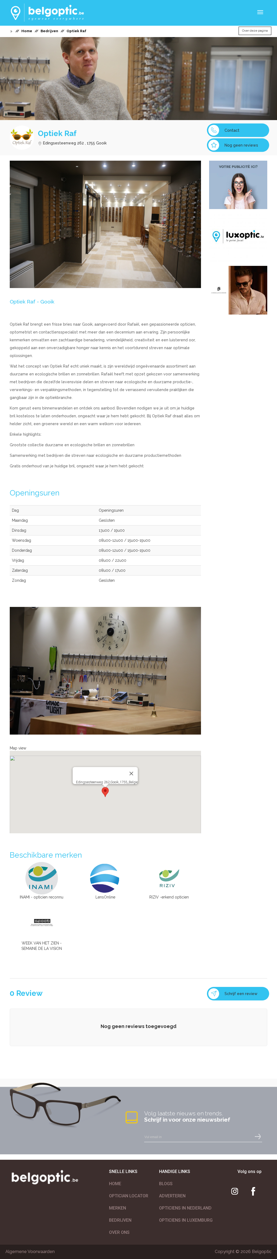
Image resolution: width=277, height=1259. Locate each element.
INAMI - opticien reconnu (41, 897)
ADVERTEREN (172, 1195)
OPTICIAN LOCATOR (128, 1195)
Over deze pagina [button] (255, 31)
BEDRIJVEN (120, 1220)
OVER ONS (119, 1232)
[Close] (131, 773)
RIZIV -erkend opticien (169, 897)
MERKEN (117, 1208)
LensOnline (105, 897)
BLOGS (166, 1183)
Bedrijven (49, 31)
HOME (115, 1183)
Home (26, 31)
